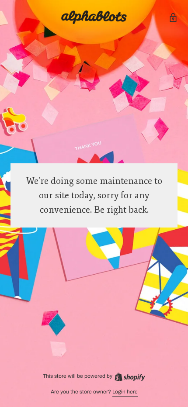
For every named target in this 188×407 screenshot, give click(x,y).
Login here (125, 392)
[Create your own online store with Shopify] (129, 376)
